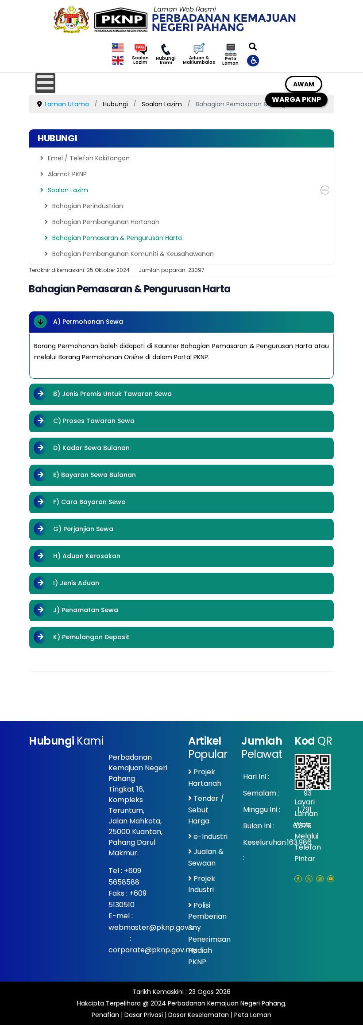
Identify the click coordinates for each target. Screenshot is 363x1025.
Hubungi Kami (166, 60)
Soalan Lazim (140, 60)
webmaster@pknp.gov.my (154, 927)
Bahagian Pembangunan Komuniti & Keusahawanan (133, 253)
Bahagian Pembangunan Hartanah (105, 221)
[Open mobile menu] (45, 83)
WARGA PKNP (296, 99)
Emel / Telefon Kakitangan (89, 158)
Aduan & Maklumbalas (199, 60)
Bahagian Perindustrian (87, 206)
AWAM (303, 84)
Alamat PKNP (67, 174)
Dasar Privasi (143, 1014)
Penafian (105, 1014)
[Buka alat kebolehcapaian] (253, 60)
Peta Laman (230, 61)
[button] (325, 190)
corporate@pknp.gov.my (152, 950)
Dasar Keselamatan (198, 1014)
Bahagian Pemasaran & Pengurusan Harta (117, 237)
